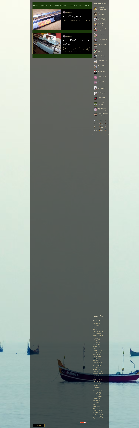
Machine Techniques (60, 5)
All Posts (35, 5)
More (86, 5)
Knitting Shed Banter (75, 5)
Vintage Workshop (46, 5)
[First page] (92, 134)
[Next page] (105, 134)
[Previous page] (96, 134)
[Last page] (109, 134)
